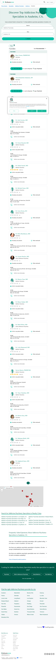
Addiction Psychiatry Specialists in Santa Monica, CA (14, 520)
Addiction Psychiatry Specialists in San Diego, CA (13, 518)
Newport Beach (5, 601)
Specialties (11, 6)
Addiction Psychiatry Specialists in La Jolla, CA (12, 522)
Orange (29, 601)
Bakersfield (17, 593)
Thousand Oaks (31, 612)
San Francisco (43, 606)
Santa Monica (43, 609)
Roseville (3, 606)
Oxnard (41, 601)
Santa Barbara (30, 609)
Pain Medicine (48, 574)
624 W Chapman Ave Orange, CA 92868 (19, 291)
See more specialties (27, 578)
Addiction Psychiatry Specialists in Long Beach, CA (13, 524)
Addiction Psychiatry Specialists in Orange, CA (40, 522)
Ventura (16, 614)
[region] (28, 105)
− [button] (1, 490)
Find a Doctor (4, 6)
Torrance (42, 612)
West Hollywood (44, 614)
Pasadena (16, 603)
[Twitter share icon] (51, 654)
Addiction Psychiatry (19, 6)
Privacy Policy (27, 106)
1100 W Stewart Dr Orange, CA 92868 (18, 155)
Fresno (3, 595)
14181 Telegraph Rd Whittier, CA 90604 (19, 450)
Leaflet (31, 506)
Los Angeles (30, 598)
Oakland (16, 601)
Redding (29, 603)
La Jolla (42, 595)
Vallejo (3, 614)
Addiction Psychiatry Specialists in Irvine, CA (39, 520)
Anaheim (3, 593)
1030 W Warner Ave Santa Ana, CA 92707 (19, 405)
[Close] (46, 98)
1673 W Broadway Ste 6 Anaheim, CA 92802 (20, 132)
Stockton (16, 612)
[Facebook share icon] (45, 654)
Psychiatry (6, 574)
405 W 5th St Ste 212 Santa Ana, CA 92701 (19, 314)
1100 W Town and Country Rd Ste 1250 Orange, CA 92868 (23, 246)
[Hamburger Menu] (4, 2)
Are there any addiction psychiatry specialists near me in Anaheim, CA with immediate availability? (27, 554)
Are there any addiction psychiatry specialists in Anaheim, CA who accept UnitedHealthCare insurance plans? (27, 548)
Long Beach (17, 598)
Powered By (39, 627)
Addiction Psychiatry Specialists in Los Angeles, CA (13, 516)
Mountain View (43, 598)
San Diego (29, 606)
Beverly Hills (30, 593)
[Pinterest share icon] (54, 654)
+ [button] (1, 488)
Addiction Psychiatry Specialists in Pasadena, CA (41, 524)
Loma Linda (4, 598)
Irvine (28, 595)
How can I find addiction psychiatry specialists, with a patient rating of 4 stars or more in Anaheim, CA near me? (27, 542)
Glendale (16, 595)
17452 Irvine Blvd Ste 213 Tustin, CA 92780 (19, 223)
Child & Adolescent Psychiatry (21, 574)
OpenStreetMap (36, 506)
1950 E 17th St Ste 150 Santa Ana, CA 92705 (20, 200)
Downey (42, 593)
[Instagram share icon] (47, 654)
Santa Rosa (4, 612)
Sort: (39, 48)
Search (44, 2)
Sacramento (17, 606)
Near (28, 31)
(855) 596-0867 (17, 68)
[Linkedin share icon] (49, 654)
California (27, 6)
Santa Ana (16, 609)
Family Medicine (36, 574)
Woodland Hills (5, 617)
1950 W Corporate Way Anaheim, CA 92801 (19, 336)
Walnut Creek (30, 614)
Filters (12, 46)
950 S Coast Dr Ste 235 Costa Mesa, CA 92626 (20, 427)
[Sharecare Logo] (9, 2)
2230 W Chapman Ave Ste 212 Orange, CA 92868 (21, 359)
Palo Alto (3, 603)
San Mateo (4, 609)
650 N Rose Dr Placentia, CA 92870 (18, 382)
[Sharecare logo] (16, 653)
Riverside (42, 603)
